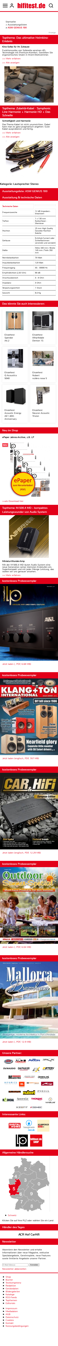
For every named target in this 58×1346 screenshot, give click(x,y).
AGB (8, 1314)
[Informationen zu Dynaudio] (9, 1068)
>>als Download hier (13, 501)
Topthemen (11, 1300)
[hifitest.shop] (36, 1145)
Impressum (11, 1308)
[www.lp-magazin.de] (22, 1145)
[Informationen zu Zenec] (36, 1107)
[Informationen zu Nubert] (29, 1092)
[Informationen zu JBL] (21, 1085)
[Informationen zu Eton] (48, 1069)
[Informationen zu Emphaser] (24, 1069)
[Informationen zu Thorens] (37, 1099)
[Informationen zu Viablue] (50, 1101)
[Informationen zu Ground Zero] (29, 1077)
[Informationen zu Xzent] (22, 1107)
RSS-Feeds (11, 1297)
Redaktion (11, 1285)
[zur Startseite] (31, 5)
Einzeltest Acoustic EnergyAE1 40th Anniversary (13, 414)
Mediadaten (12, 1311)
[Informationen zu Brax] (48, 1060)
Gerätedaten (12, 1288)
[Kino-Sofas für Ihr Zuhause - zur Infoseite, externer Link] (29, 84)
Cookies (10, 1320)
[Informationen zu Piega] (43, 1092)
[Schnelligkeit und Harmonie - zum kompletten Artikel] (29, 158)
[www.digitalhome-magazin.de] (15, 1130)
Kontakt (10, 1323)
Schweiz (12, 1215)
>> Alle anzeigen (10, 62)
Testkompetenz (13, 1282)
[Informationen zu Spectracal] (23, 1099)
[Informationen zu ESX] (36, 1070)
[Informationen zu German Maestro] (15, 1078)
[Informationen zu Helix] (43, 1077)
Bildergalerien (13, 1291)
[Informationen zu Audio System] (20, 1061)
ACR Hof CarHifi (29, 1234)
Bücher (9, 1279)
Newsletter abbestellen (14, 1268)
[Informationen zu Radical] (8, 1100)
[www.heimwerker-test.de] (43, 1130)
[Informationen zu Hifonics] (11, 1083)
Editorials (10, 1303)
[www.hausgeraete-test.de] (29, 1130)
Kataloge (10, 1294)
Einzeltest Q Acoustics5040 (11, 375)
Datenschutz (12, 1317)
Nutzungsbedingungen (17, 1326)
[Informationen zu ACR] (8, 1061)
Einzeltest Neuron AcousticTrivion (41, 413)
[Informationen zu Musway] (15, 1091)
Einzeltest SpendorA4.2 (10, 337)
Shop (8, 1276)
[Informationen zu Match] (33, 1083)
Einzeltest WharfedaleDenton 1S (38, 337)
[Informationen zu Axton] (34, 1060)
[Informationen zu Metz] (47, 1084)
